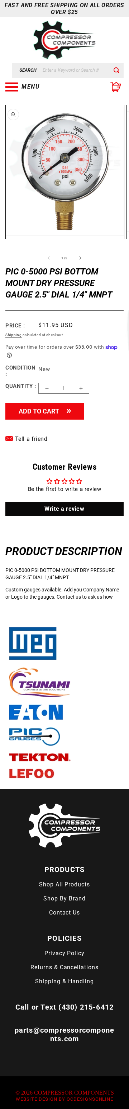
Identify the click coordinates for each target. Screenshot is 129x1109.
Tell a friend (30, 438)
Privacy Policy (64, 953)
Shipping (13, 335)
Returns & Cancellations (64, 967)
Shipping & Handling (64, 981)
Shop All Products (64, 884)
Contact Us (64, 912)
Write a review (64, 508)
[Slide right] (80, 258)
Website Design (36, 1099)
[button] (41, 87)
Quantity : (20, 386)
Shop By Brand (64, 898)
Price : (15, 325)
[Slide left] (49, 258)
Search (28, 70)
